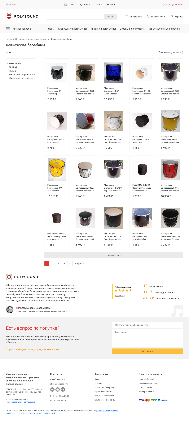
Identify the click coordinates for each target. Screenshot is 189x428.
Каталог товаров (22, 28)
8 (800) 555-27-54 (174, 4)
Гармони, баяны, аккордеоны (165, 28)
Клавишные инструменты (72, 28)
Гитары (50, 28)
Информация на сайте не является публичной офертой (30, 413)
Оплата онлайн (145, 387)
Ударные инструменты (103, 28)
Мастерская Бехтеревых (21, 78)
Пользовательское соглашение (20, 402)
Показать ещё (114, 255)
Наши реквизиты (146, 391)
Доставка (99, 383)
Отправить (147, 351)
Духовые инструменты (132, 28)
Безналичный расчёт (148, 383)
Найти (110, 17)
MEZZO (12, 71)
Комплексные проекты (104, 400)
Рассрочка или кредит (104, 387)
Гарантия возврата (103, 391)
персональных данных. (107, 410)
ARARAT (13, 67)
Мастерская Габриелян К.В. (22, 74)
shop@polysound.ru (59, 384)
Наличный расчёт (147, 379)
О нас (96, 379)
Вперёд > (79, 263)
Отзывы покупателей (104, 396)
